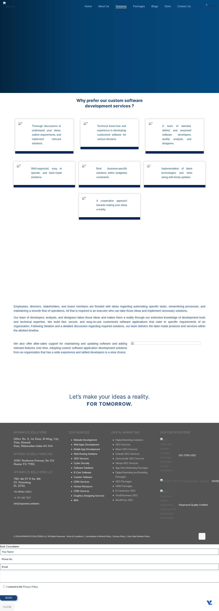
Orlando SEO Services (127, 453)
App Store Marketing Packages (131, 467)
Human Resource (83, 486)
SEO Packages (123, 481)
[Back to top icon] (202, 536)
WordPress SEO (124, 500)
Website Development (85, 440)
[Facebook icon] (172, 537)
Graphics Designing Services (89, 495)
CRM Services (81, 491)
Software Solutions (83, 467)
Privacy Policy (119, 536)
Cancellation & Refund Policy (98, 536)
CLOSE (7, 607)
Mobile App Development (87, 449)
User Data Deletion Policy (138, 536)
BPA (76, 500)
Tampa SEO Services (126, 463)
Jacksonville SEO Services (129, 458)
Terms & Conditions (74, 536)
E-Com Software (82, 472)
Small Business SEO (126, 495)
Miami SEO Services (126, 449)
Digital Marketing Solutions (129, 440)
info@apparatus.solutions (26, 503)
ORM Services (81, 481)
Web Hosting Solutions (85, 453)
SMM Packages (123, 486)
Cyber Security (81, 463)
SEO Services (81, 458)
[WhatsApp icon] (162, 537)
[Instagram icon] (182, 537)
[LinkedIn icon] (192, 537)
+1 (22, 497)
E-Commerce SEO (125, 490)
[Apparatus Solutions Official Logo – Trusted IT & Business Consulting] (9, 6)
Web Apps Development (86, 444)
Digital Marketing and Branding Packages (131, 474)
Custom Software (83, 477)
